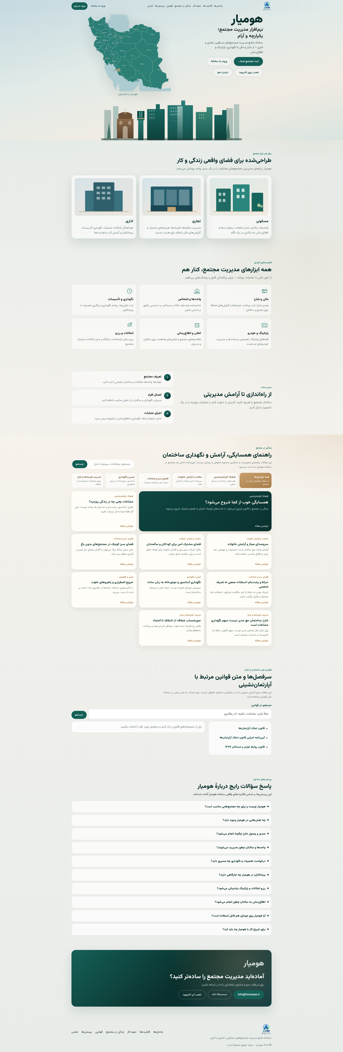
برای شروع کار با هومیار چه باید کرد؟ (244, 929)
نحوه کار (197, 6)
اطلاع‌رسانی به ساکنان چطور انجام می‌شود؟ (240, 902)
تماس (150, 6)
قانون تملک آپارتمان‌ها (251, 728)
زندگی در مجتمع (183, 6)
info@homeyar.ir (249, 994)
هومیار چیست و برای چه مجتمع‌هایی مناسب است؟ (235, 807)
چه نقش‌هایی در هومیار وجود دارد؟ (244, 820)
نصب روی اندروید (249, 72)
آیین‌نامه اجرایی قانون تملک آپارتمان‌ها (242, 738)
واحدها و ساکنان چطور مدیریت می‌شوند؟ (241, 847)
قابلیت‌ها (207, 6)
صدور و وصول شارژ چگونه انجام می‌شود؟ (240, 834)
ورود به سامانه (98, 6)
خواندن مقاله (261, 526)
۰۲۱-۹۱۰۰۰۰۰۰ (219, 994)
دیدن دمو (222, 72)
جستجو (80, 464)
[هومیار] (267, 6)
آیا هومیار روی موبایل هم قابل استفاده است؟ (238, 916)
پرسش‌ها (159, 6)
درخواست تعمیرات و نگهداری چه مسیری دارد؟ (238, 861)
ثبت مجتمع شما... (248, 61)
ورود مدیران (79, 6)
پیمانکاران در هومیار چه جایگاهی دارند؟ (242, 875)
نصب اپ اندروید (192, 994)
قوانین (169, 6)
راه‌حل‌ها (218, 6)
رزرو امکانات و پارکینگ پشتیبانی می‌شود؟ (241, 888)
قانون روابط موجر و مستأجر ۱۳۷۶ (245, 747)
